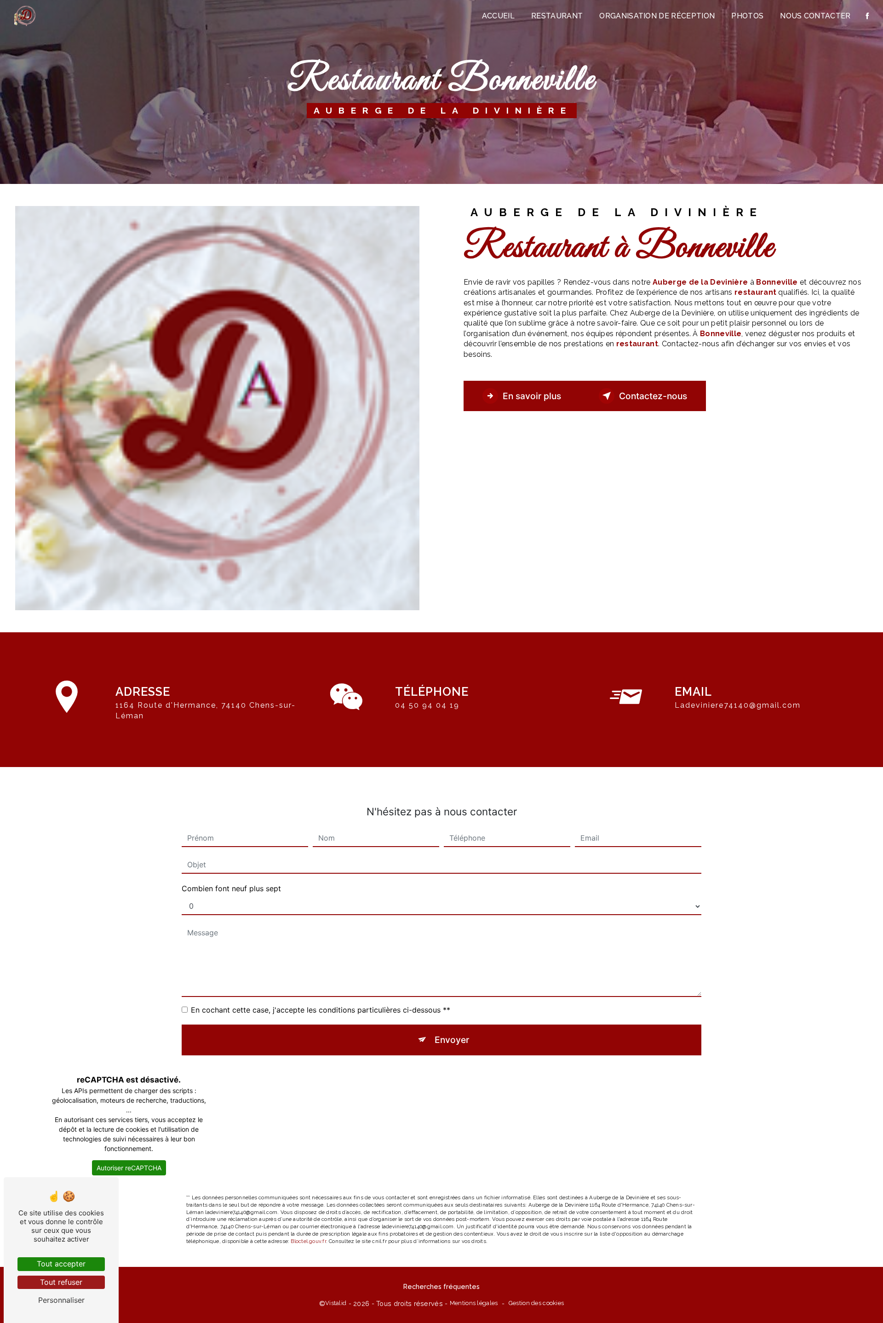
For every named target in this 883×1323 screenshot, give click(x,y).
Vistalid (335, 1303)
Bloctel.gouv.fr (308, 1241)
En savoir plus (532, 395)
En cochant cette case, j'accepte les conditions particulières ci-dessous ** (320, 1009)
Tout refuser (61, 1282)
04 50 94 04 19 (427, 705)
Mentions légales (474, 1303)
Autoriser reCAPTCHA (129, 1168)
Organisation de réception (657, 15)
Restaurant (557, 15)
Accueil (498, 15)
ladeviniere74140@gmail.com (738, 705)
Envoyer (452, 1039)
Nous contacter (815, 15)
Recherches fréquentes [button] (441, 1286)
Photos (747, 15)
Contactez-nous (653, 395)
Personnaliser (61, 1300)
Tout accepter (61, 1263)
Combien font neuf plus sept (231, 888)
